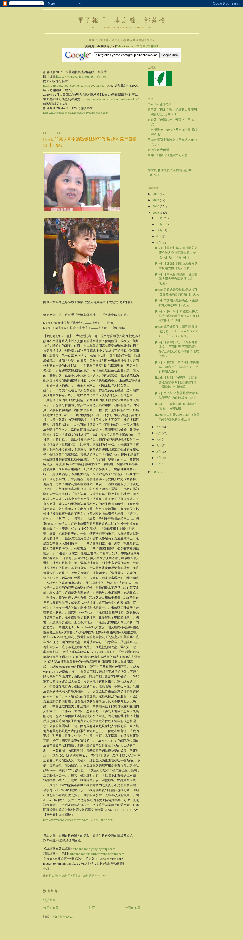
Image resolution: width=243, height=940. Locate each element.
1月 (159, 464)
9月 (159, 236)
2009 (156, 206)
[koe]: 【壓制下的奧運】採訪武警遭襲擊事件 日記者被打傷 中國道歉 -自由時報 (176, 382)
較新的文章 (51, 907)
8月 (159, 242)
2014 (156, 200)
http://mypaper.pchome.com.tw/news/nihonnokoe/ (75, 112)
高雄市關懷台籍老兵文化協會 (168, 155)
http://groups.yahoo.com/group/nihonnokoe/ (110, 99)
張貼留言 (49, 900)
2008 (156, 212)
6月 (159, 433)
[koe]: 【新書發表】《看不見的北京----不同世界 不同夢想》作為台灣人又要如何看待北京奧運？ (177, 349)
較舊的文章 (132, 907)
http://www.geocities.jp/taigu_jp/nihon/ (81, 76)
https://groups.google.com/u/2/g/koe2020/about (74, 85)
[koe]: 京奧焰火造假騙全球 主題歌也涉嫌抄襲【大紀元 (176, 302)
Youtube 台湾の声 (160, 104)
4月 (159, 445)
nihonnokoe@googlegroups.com (94, 848)
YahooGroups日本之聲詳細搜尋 (137, 46)
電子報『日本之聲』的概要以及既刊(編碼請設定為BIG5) (172, 112)
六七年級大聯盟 (158, 150)
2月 (159, 458)
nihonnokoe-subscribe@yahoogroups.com (97, 853)
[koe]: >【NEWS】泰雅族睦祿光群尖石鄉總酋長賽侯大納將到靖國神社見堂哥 (177, 316)
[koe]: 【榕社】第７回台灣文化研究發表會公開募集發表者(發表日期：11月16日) (176, 252)
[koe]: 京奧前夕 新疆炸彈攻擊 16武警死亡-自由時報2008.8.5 (177, 395)
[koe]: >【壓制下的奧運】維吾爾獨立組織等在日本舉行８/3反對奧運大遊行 (177, 366)
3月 (159, 451)
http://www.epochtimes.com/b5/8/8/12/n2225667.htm (78, 820)
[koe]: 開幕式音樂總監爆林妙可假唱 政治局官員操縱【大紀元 (177, 291)
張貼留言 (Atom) (64, 917)
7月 (159, 427)
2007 (156, 472)
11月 (160, 224)
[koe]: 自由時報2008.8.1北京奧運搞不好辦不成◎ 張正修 (177, 416)
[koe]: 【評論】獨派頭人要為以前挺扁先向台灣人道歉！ (176, 265)
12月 (160, 218)
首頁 (92, 907)
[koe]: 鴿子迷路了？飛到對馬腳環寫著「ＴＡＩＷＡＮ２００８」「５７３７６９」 (177, 331)
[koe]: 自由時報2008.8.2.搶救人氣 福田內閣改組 (176, 406)
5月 (159, 439)
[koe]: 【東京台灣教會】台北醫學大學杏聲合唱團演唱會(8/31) (176, 279)
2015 (156, 194)
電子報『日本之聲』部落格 (121, 20)
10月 (160, 230)
